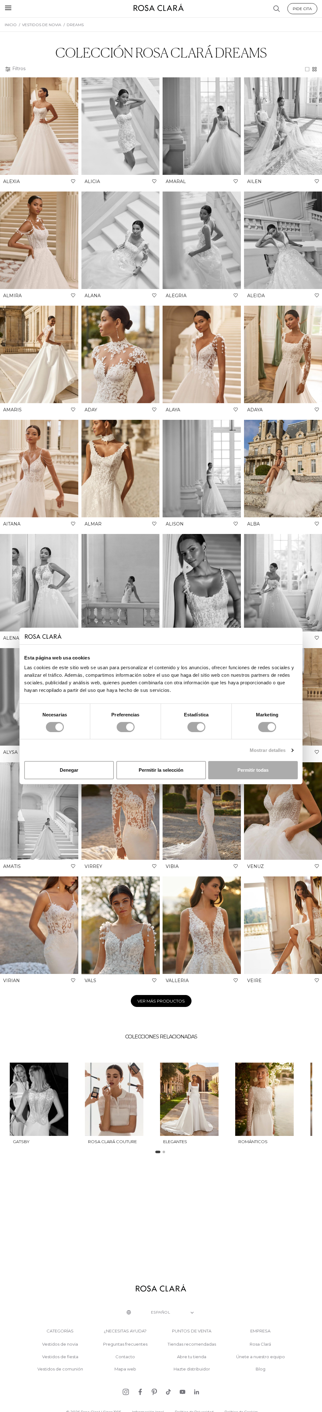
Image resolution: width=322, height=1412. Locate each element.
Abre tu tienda (191, 1356)
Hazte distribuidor (192, 1369)
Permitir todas (253, 770)
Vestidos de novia (60, 1344)
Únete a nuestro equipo (260, 1356)
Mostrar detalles (268, 750)
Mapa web (125, 1369)
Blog (260, 1369)
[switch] (126, 727)
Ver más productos (161, 1000)
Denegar (69, 770)
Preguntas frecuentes (125, 1344)
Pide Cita (302, 8)
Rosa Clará (260, 1344)
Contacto (125, 1356)
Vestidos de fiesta (60, 1356)
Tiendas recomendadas (192, 1344)
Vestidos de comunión (60, 1369)
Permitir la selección (161, 770)
